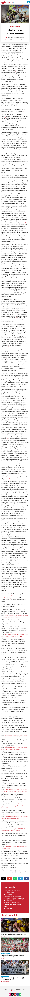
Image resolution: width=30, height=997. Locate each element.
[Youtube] (15, 994)
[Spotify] (20, 994)
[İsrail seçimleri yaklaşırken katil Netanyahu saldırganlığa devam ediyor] (15, 945)
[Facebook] (17, 994)
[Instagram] (10, 994)
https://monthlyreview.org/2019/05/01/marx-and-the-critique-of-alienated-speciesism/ (14, 635)
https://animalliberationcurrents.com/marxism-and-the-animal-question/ (14, 597)
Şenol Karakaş (5, 976)
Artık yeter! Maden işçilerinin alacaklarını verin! (12, 892)
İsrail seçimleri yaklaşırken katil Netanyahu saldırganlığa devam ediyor (14, 898)
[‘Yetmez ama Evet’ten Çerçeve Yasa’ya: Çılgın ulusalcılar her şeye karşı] (15, 967)
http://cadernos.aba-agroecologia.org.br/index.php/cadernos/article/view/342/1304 (14, 805)
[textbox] (15, 459)
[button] (28, 2)
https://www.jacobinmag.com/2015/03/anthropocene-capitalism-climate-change (14, 817)
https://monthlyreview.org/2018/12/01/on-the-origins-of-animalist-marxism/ (14, 736)
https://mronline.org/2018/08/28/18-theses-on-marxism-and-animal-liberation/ (14, 616)
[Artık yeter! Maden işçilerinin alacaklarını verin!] (15, 925)
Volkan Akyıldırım (5, 953)
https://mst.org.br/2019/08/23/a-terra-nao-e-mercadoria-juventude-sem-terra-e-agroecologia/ (14, 790)
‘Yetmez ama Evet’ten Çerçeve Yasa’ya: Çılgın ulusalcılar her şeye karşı (13, 905)
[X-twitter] (12, 994)
